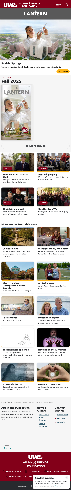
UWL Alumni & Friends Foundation (44, 417)
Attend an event (62, 415)
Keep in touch (61, 418)
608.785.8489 (13, 471)
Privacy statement (23, 486)
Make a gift (61, 422)
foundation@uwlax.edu (57, 471)
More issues (37, 145)
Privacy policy (59, 486)
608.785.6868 (34, 471)
